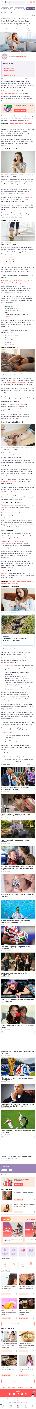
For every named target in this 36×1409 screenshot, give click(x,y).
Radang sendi (9, 344)
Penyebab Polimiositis (8, 70)
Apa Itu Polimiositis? (8, 66)
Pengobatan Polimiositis (9, 75)
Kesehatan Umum (31, 8)
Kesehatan (5, 8)
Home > (3, 12)
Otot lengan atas (10, 259)
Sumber (7, 753)
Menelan (8, 316)
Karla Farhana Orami (21, 56)
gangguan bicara (13, 689)
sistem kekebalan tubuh (9, 481)
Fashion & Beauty (23, 1375)
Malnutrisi (8, 735)
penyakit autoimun (18, 404)
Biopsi (3, 573)
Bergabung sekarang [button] (20, 110)
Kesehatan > (8, 12)
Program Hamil (23, 1351)
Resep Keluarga (6, 1375)
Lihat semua (31, 1219)
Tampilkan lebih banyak (18, 1323)
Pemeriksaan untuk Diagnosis (10, 73)
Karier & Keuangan (7, 1351)
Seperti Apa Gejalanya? (8, 68)
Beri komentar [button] (18, 1184)
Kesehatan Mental (19, 8)
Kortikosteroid (10, 665)
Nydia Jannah (21, 55)
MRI (27, 533)
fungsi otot (5, 507)
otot (10, 1170)
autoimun (4, 1170)
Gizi (11, 8)
